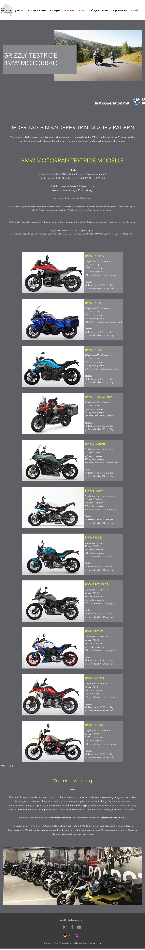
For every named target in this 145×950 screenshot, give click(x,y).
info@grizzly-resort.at (71, 920)
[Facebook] (72, 927)
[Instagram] (65, 927)
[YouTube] (79, 927)
